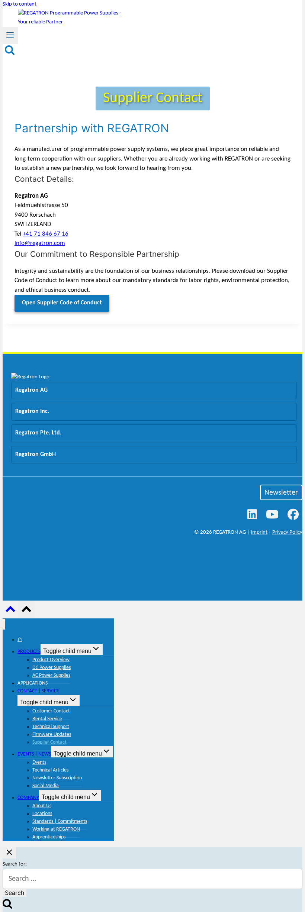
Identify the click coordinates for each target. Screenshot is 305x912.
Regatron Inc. (32, 411)
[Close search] (9, 852)
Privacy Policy (287, 532)
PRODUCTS (29, 651)
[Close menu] (4, 624)
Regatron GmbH (35, 454)
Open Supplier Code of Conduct (62, 303)
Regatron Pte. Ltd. (38, 433)
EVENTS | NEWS (34, 754)
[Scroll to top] (10, 612)
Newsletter (281, 493)
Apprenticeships (48, 837)
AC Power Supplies (51, 675)
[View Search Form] (10, 50)
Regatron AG (31, 390)
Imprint (259, 532)
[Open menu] (10, 35)
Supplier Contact (49, 742)
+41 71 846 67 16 (45, 234)
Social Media (45, 786)
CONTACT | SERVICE (38, 691)
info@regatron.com (40, 243)
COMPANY (28, 798)
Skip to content (19, 4)
